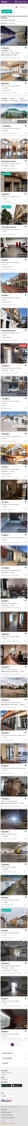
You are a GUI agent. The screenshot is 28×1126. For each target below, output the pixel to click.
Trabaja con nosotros (6, 1072)
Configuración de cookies (7, 1117)
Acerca (3, 1074)
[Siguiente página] (19, 1044)
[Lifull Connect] (8, 1124)
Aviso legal (4, 1109)
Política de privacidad (6, 1115)
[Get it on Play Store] (6, 1085)
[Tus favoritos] (16, 2)
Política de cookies (6, 1112)
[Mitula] (5, 2)
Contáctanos (4, 1079)
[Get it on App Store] (17, 1085)
